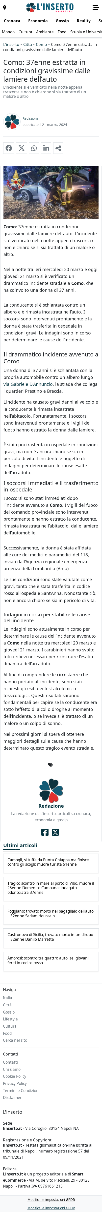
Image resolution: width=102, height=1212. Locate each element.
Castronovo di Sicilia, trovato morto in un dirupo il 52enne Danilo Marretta (50, 937)
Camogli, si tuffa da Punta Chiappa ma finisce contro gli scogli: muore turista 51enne (48, 862)
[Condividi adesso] (58, 148)
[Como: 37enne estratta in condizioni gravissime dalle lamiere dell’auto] (8, 148)
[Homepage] (50, 7)
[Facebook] (45, 832)
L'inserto (11, 44)
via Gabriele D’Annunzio (28, 384)
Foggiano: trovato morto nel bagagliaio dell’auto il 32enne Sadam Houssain (50, 913)
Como (41, 44)
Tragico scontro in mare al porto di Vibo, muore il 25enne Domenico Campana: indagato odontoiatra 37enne (50, 888)
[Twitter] (55, 832)
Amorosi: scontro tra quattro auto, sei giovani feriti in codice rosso (48, 960)
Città (27, 44)
